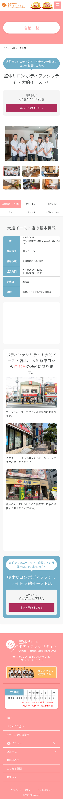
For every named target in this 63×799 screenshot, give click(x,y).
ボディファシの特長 (18, 734)
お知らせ (31, 212)
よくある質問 (14, 768)
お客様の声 (52, 204)
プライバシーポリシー (21, 790)
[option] (31, 143)
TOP (5, 48)
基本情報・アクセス (10, 204)
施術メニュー (31, 204)
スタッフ (10, 212)
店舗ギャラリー (52, 212)
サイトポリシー (45, 790)
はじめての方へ (15, 726)
